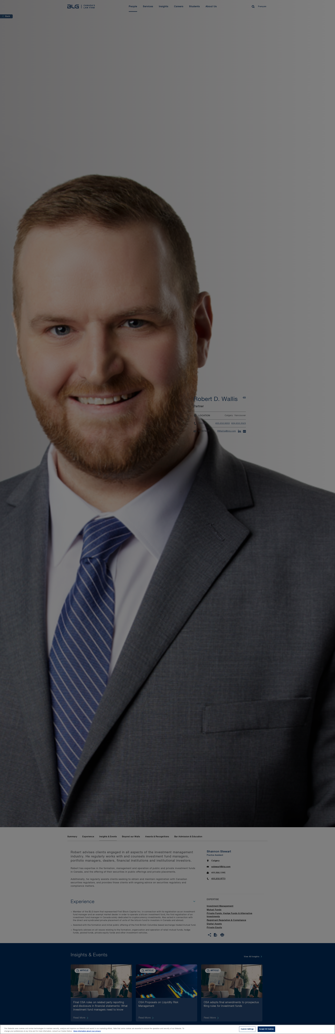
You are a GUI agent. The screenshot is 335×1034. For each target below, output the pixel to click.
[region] (167, 1029)
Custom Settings (247, 1029)
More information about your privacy (87, 1031)
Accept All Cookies (266, 1029)
